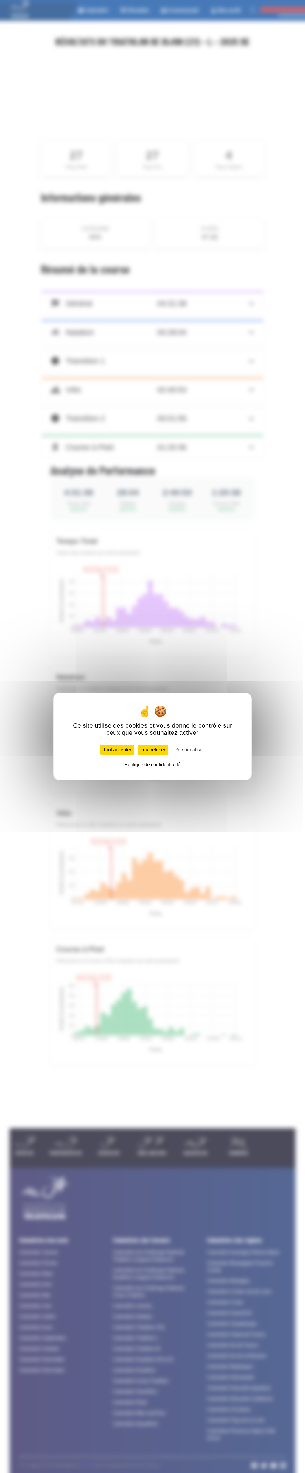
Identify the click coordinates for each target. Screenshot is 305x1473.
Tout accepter (117, 749)
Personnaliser (189, 749)
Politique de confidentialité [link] (152, 764)
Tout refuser (153, 749)
